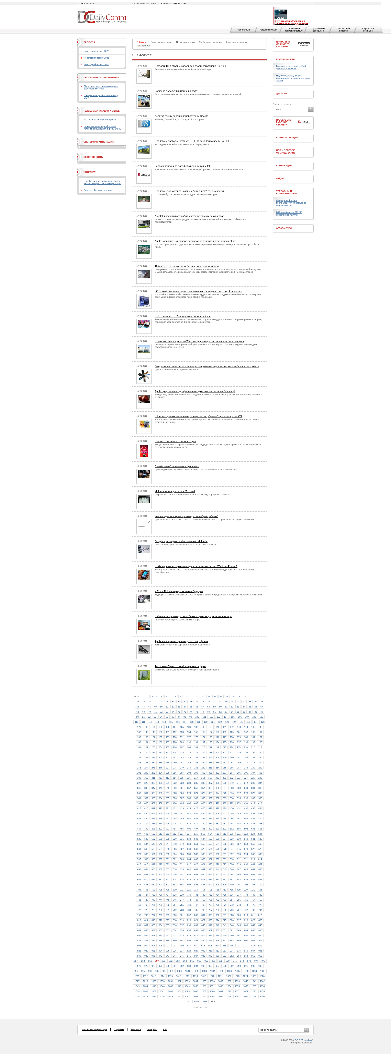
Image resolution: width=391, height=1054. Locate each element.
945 (182, 956)
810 (246, 915)
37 (214, 701)
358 (232, 788)
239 (153, 757)
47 (143, 706)
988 (224, 966)
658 (189, 874)
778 (146, 910)
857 (196, 930)
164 (260, 732)
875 (196, 935)
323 (239, 778)
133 (167, 727)
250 (232, 757)
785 (196, 910)
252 (246, 757)
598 (146, 859)
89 (261, 712)
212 (217, 747)
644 (217, 869)
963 (178, 961)
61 (226, 706)
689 (153, 884)
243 (182, 757)
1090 (262, 996)
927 (182, 950)
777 (139, 910)
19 (238, 696)
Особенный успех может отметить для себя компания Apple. (186, 194)
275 (153, 767)
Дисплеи (281, 93)
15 (215, 696)
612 (246, 859)
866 (260, 930)
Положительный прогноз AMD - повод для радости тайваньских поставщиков (199, 341)
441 (182, 813)
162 (246, 732)
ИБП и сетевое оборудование (285, 151)
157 (210, 732)
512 (174, 834)
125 (241, 722)
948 (203, 956)
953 (239, 956)
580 (146, 854)
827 (239, 920)
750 (203, 900)
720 (246, 889)
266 (217, 762)
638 (175, 869)
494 (175, 828)
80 (208, 712)
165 (139, 737)
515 (196, 834)
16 (221, 696)
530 (175, 839)
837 (182, 925)
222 (160, 752)
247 (210, 757)
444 (203, 813)
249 (224, 757)
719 (239, 889)
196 (232, 742)
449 (239, 813)
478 (189, 823)
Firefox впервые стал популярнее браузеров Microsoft (101, 87)
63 (238, 706)
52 (173, 706)
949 (210, 956)
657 (182, 874)
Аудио (280, 178)
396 (246, 798)
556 (232, 844)
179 (239, 737)
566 (175, 849)
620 (175, 864)
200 (260, 742)
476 (175, 823)
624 (203, 864)
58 (208, 706)
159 (224, 732)
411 (224, 803)
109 (261, 717)
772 (232, 905)
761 (153, 905)
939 (139, 956)
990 (239, 966)
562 (146, 849)
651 (139, 874)
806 (217, 915)
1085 (220, 996)
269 (239, 762)
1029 (153, 981)
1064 (178, 991)
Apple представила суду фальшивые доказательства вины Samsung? (195, 391)
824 (217, 920)
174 (203, 737)
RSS (165, 1029)
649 (253, 869)
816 (160, 920)
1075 (137, 996)
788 (217, 910)
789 (224, 910)
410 (217, 803)
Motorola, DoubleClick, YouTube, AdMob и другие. (179, 119)
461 (196, 818)
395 (239, 798)
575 (239, 849)
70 (149, 712)
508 (146, 834)
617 (153, 864)
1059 (137, 991)
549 (182, 844)
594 (246, 854)
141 (224, 727)
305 (239, 773)
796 (146, 915)
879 (224, 935)
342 (246, 783)
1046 (162, 986)
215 (239, 747)
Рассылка (136, 1029)
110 (136, 722)
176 (217, 737)
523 (253, 834)
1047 (170, 986)
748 (189, 900)
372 (203, 793)
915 (224, 945)
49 (155, 706)
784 (189, 910)
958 (143, 961)
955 (253, 956)
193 (210, 742)
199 (253, 742)
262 (189, 762)
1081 (187, 996)
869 (153, 935)
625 (210, 864)
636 (160, 869)
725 (153, 895)
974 (256, 961)
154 (189, 732)
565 (167, 849)
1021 (220, 976)
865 (253, 930)
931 (210, 950)
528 (160, 839)
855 (182, 930)
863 (239, 930)
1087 (237, 996)
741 (139, 900)
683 (239, 879)
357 (224, 788)
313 (167, 778)
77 (191, 712)
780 (160, 910)
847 (253, 925)
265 (210, 762)
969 (220, 961)
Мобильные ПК (285, 59)
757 (253, 900)
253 (253, 757)
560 (260, 844)
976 (139, 966)
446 (217, 813)
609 (224, 859)
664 (232, 874)
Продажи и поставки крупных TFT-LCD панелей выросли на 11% (192, 141)
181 (253, 737)
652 (146, 874)
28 (161, 701)
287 (239, 767)
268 (232, 762)
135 (182, 727)
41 (238, 701)
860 (217, 930)
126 (248, 722)
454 (146, 818)
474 (160, 823)
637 (167, 869)
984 (196, 966)
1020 (212, 976)
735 (224, 895)
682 (232, 879)
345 (139, 788)
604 (189, 859)
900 (246, 940)
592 (232, 854)
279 (182, 767)
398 (260, 798)
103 (218, 717)
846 (246, 925)
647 (239, 869)
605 (196, 859)
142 (232, 727)
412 (231, 803)
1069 (220, 991)
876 (203, 935)
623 (196, 864)
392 (217, 798)
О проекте (119, 1029)
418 (146, 808)
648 (246, 869)
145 (253, 727)
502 (232, 828)
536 (217, 839)
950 (217, 956)
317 (196, 778)
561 (139, 849)
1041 (254, 981)
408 (203, 803)
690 (160, 884)
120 (206, 722)
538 (232, 839)
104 (225, 717)
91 (143, 717)
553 (210, 844)
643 (210, 869)
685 (253, 879)
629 (239, 864)
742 (146, 900)
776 (260, 905)
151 (167, 732)
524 (260, 834)
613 (253, 859)
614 (260, 859)
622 (189, 864)
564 (160, 849)
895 (210, 940)
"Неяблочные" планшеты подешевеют (177, 466)
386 (175, 798)
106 (240, 717)
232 (232, 752)
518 (217, 834)
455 (153, 818)
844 (232, 925)
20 (244, 696)
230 (217, 752)
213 (224, 747)
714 (203, 889)
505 (253, 828)
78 (197, 712)
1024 (245, 976)
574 (232, 849)
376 (232, 793)
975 (263, 961)
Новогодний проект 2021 (96, 58)
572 (217, 849)
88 (256, 712)
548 (175, 844)
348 (160, 788)
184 (146, 742)
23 (262, 696)
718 (231, 889)
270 (246, 762)
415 (253, 803)
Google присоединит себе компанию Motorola (181, 541)
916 (231, 945)
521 (239, 834)
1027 (137, 981)
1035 (203, 981)
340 (232, 783)
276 (160, 767)
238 (146, 757)
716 (217, 889)
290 (260, 767)
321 (224, 778)
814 (146, 920)
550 (189, 844)
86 (244, 712)
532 (189, 839)
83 (226, 712)
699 (224, 884)
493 (167, 828)
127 (255, 722)
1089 (254, 996)
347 (153, 788)
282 (203, 767)
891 (182, 940)
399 (139, 803)
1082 (195, 996)
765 (182, 905)
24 (137, 701)
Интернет (89, 172)
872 (175, 935)
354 (203, 788)
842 (217, 925)
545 (153, 844)
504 (246, 828)
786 (203, 910)
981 (175, 966)
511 (167, 834)
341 (239, 783)
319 (210, 778)
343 (253, 783)
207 (182, 747)
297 (182, 773)
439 (167, 813)
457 (167, 818)
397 (253, 798)
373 (210, 793)
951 (224, 956)
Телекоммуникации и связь (101, 111)
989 (232, 966)
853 (167, 930)
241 (167, 757)
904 (146, 945)
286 (232, 767)
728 (175, 895)
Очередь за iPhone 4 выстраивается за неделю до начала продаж (291, 202)
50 (161, 706)
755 (239, 900)
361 (253, 788)
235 (253, 752)
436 (146, 813)
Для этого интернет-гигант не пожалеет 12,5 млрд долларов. (186, 544)
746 (175, 900)
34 (197, 701)
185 (153, 742)
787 (210, 910)
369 (182, 793)
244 (189, 757)
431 (239, 808)
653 (153, 874)
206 (175, 747)
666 (246, 874)
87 (250, 712)
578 (260, 849)
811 (253, 915)
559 (253, 844)
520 (231, 834)
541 (253, 839)
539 (239, 839)
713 (196, 889)
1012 (145, 976)
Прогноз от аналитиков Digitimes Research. (177, 369)
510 (160, 834)
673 (167, 879)
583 (167, 854)
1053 (220, 986)
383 (153, 798)
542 (260, 839)
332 (175, 783)
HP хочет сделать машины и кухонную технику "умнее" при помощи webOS (198, 416)
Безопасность (93, 157)
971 (235, 961)
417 (139, 808)
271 (253, 762)
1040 (245, 981)
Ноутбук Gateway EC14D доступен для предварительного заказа (293, 78)
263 (196, 762)
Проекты (89, 42)
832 (146, 925)
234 (246, 752)
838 (189, 925)
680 (217, 879)
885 (139, 940)
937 (253, 950)
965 (192, 961)
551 (196, 844)
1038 (228, 981)
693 (182, 884)
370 (189, 793)
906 (160, 945)
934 (232, 950)
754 (232, 900)
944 (175, 956)
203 (153, 747)
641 (196, 869)
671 (153, 879)
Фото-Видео (284, 165)
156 (203, 732)
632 (260, 864)
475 (167, 823)
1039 (237, 981)
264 (203, 762)
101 (204, 717)
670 (146, 879)
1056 (245, 986)
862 (232, 930)
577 (253, 849)
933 (224, 950)
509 (153, 834)
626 (217, 864)
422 (175, 808)
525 (139, 839)
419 (153, 808)
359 (239, 788)
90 (137, 717)
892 (189, 940)
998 (164, 971)
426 (203, 808)
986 (210, 966)
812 (260, 915)
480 (203, 823)
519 (224, 834)
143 (239, 727)
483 (224, 823)
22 (256, 696)
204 (160, 747)
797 (153, 915)
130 (146, 727)
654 (160, 874)
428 (217, 808)
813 (139, 920)
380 (260, 793)
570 (203, 849)
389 (196, 798)
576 (246, 849)
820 (189, 920)
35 (202, 701)
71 (155, 712)
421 (167, 808)
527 (153, 839)
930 (203, 950)
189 (182, 742)
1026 (262, 976)
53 (179, 706)
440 (175, 813)
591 (224, 854)
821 (196, 920)
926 (175, 950)
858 (203, 930)
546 (160, 844)
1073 (254, 991)
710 (175, 889)
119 (198, 722)
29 (167, 701)
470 (260, 818)
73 (167, 712)
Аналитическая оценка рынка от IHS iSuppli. (177, 619)
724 (146, 895)
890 (175, 940)
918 (246, 945)
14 (209, 696)
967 (206, 961)
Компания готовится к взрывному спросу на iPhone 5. (182, 644)
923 (153, 950)
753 (224, 900)
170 (175, 737)
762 (160, 905)
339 (224, 783)
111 (143, 722)
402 (160, 803)
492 (160, 828)
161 (239, 732)
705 (139, 889)
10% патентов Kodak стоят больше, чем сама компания (187, 266)
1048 (178, 986)
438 (160, 813)
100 (197, 717)
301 (210, 773)
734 (217, 895)
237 (139, 757)
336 (203, 783)
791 (239, 910)
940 (146, 956)
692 (175, 884)
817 (167, 920)
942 (160, 956)
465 (224, 818)
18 (233, 696)
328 (146, 783)
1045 (153, 986)
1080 (178, 996)
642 (203, 869)
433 (253, 808)
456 (160, 818)
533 (196, 839)
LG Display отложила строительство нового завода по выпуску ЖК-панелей (198, 291)
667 (253, 874)
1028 (145, 981)
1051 (203, 986)
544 (146, 844)
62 (232, 706)
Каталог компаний (269, 29)
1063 (170, 991)
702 (246, 884)
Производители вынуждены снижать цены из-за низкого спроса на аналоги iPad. (196, 469)
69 (143, 712)
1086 (228, 996)
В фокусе (144, 55)
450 (246, 813)
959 (150, 961)
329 (153, 783)
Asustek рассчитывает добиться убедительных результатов (189, 216)
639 (182, 869)
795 (139, 915)
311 (153, 778)
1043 (137, 986)
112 (150, 722)
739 (253, 895)
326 (260, 778)
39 (226, 701)
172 (189, 737)
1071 (237, 991)
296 (175, 773)
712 (189, 889)
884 (260, 935)
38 (220, 701)
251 (239, 757)
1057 (254, 986)
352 (189, 788)
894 (203, 940)
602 (175, 859)
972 (242, 961)
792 (246, 910)
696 (203, 884)
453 (139, 818)
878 (217, 935)
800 (175, 915)
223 (167, 752)
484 (232, 823)
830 (260, 920)
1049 (187, 986)
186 (160, 742)
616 (146, 864)
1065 (187, 991)
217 (253, 747)
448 (232, 813)
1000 (179, 971)
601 (167, 859)
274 (146, 767)
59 (214, 706)
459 (182, 818)
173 (196, 737)
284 (217, 767)
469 (253, 818)
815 (153, 920)
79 (202, 712)
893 (196, 940)
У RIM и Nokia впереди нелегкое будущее (179, 591)
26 (149, 701)
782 (175, 910)
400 (146, 803)
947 (196, 956)
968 (213, 961)
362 (260, 788)
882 (246, 935)
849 (139, 930)
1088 (245, 996)
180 (246, 737)
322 (231, 778)
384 (160, 798)
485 (239, 823)
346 (146, 788)
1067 (203, 991)
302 (217, 773)
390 (203, 798)
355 (210, 788)
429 (224, 808)
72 (161, 712)
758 (260, 900)
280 (189, 767)
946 (189, 956)
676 (189, 879)
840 (203, 925)
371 (196, 793)
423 (182, 808)
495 (182, 828)
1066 (195, 991)
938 (260, 950)
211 (210, 747)
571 (210, 849)
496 (189, 828)
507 (139, 834)
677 (196, 879)
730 (189, 895)
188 (175, 742)
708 (160, 889)
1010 (262, 971)
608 (217, 859)
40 (232, 701)
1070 (228, 991)
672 (160, 879)
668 (260, 874)
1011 (137, 976)
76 (185, 712)
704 (260, 884)
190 (189, 742)
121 (213, 722)
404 (175, 803)
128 (263, 722)
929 (196, 950)
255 (139, 762)
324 (246, 778)
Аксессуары (284, 228)
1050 (195, 986)
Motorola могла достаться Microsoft (175, 491)
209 (196, 747)
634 (146, 869)
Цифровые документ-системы (283, 44)
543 (139, 844)
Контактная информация (94, 1029)
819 (182, 920)
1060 (145, 991)
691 (167, 884)
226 (189, 752)
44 (256, 701)
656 (175, 874)
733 (210, 895)
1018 (195, 976)
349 (167, 788)
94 (161, 717)
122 (220, 722)
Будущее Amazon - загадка (98, 190)
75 (179, 712)
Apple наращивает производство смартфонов (181, 641)
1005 (221, 971)
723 (139, 895)
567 (182, 849)
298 (189, 773)
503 (239, 828)
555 (224, 844)
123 (227, 722)
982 (182, 966)
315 (181, 778)
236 (260, 752)
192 (203, 742)
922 (146, 950)
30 (173, 701)
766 (189, 905)
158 (217, 732)
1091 (188, 1001)
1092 (196, 1001)
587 (196, 854)
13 (203, 696)
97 (179, 717)
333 (182, 783)
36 (208, 701)
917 (239, 945)
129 (139, 727)
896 (217, 940)
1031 (170, 981)
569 (196, 849)
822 (203, 920)
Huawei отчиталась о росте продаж (175, 441)
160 (232, 732)
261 (182, 762)
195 (224, 742)
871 (167, 935)
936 (246, 950)
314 (174, 778)
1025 (253, 976)
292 (146, 773)
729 (182, 895)
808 (232, 915)
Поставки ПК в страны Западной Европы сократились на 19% (190, 66)
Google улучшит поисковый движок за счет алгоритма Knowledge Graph (102, 182)
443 (196, 813)
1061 (153, 991)
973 (249, 961)
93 (155, 717)
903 (139, 945)
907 (167, 945)
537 (224, 839)
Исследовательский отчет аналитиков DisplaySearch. (182, 144)
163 (253, 732)
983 (189, 966)
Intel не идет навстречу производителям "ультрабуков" (186, 516)
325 (253, 778)
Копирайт (152, 1029)
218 (260, 747)
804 (203, 915)
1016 (178, 976)
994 (136, 971)
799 (167, 915)
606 (203, 859)
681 (224, 879)
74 (173, 712)
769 (210, 905)
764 (175, 905)
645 (224, 869)
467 (239, 818)
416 (260, 803)
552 (203, 844)
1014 (161, 976)
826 (232, 920)
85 (238, 712)
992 (253, 966)
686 (260, 879)
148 (146, 732)
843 (224, 925)
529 (167, 839)
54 (185, 706)
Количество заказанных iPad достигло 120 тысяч (291, 67)
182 (260, 737)
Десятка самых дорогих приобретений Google (181, 116)
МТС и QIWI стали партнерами (100, 119)
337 (210, 783)
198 (246, 742)
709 (167, 889)
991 (246, 966)
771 (224, 905)
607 (210, 859)
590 (217, 854)
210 (203, 747)
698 (217, 884)
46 (137, 706)
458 (175, 818)
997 (157, 971)
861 (224, 930)
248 (217, 757)
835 (167, 925)
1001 (187, 971)
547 (167, 844)
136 (189, 727)
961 (163, 961)
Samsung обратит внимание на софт (176, 91)
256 (146, 762)
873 (182, 935)
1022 (228, 976)
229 (210, 752)
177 (224, 737)
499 (210, 828)
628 (232, 864)
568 (189, 849)
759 (139, 905)
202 (146, 747)
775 (253, 905)
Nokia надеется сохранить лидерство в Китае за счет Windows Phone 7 (196, 566)
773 (239, 905)
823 (210, 920)
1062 (162, 991)
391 (210, 798)
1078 (162, 996)
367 (167, 793)
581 (153, 854)
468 (246, 818)
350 (175, 788)
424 (189, 808)
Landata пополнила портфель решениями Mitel (182, 166)
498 (203, 828)
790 (232, 910)
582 (160, 854)
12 (197, 696)
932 (217, 950)
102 (211, 717)
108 (254, 717)
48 (149, 706)
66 (256, 706)
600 (160, 859)
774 (246, 905)
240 (160, 757)
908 (175, 945)
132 (160, 727)
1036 (212, 981)
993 (260, 966)
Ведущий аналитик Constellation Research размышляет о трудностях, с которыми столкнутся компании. (208, 594)
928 (189, 950)
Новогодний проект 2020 (96, 64)
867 (139, 935)
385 (167, 798)
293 (153, 773)
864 (246, 930)
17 (227, 696)
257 (153, 762)
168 (160, 737)
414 (246, 803)
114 (164, 722)
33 (191, 701)
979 (160, 966)
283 (210, 767)
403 (167, 803)
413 (239, 803)
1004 (212, 971)
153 (182, 732)
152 (175, 732)
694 (189, 884)
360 (246, 788)
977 (146, 966)
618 (160, 864)
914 (217, 945)
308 (260, 773)
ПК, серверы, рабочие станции (284, 122)
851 (153, 930)
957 (136, 961)
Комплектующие (287, 137)
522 (246, 834)
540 (246, 839)
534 (203, 839)
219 (139, 752)
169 (167, 737)
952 (232, 956)
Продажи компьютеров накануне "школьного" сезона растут (189, 191)
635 (153, 869)
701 (239, 884)
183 (139, 742)
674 (175, 879)
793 (253, 910)
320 (217, 778)
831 (139, 925)
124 (234, 722)
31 (179, 701)
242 (175, 757)
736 (232, 895)
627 (224, 864)
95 (167, 717)
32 (185, 701)
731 (196, 895)
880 (232, 935)
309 (139, 778)
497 (196, 828)
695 (196, 884)
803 (196, 915)
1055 (237, 986)
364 (146, 793)
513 (181, 834)
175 (210, 737)
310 (146, 778)
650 (260, 869)
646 (232, 869)
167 (153, 737)
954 (246, 956)
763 (167, 905)
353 (196, 788)
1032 (178, 981)
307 (253, 773)
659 (196, 874)
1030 (162, 981)
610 (232, 859)
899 (239, 940)
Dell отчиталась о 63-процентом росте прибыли (183, 316)
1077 (153, 996)
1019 (203, 976)
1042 (262, 981)
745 (167, 900)
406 (189, 803)
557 (239, 844)
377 (239, 793)
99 (190, 717)
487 (253, 823)
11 (191, 696)
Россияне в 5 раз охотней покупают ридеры (180, 666)
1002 (195, 971)
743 (153, 900)
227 (196, 752)
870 (160, 935)
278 (175, 767)
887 (153, 940)
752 (217, 900)
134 (175, 727)
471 (139, 823)
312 (160, 778)
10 (186, 696)
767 (196, 905)
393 (224, 798)
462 (203, 818)
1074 (262, 991)
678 (203, 879)
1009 (254, 971)
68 (137, 712)
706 (146, 889)
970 (228, 961)
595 (253, 854)
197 (239, 742)
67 (261, 706)
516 (203, 834)
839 (196, 925)
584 (175, 854)
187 (167, 742)
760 (146, 905)
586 (189, 854)
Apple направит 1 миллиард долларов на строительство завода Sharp (195, 241)
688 (146, 884)
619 (167, 864)
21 (250, 696)
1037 (220, 981)
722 (260, 889)
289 (253, 767)
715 (210, 889)
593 (239, 854)
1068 (212, 991)
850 (146, 930)
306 (246, 773)
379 (253, 793)
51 (167, 706)
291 (139, 773)
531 (182, 839)
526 (146, 839)
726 (160, 895)
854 (175, 930)
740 (260, 895)
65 (250, 706)
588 (203, 854)
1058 (262, 986)
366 (160, 793)
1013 (153, 976)
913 (210, 945)
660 (203, 874)
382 (146, 798)
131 (153, 727)
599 (153, 859)
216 (246, 747)
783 (182, 910)
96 (173, 717)
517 (210, 834)
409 (210, 803)
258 (160, 762)
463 (210, 818)
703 (253, 884)
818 (175, 920)
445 (210, 813)
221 (153, 752)
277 (167, 767)
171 (182, 737)
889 (167, 940)
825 (224, 920)
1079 (170, 996)
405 (182, 803)
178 (232, 737)
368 (175, 793)
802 (189, 915)
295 (167, 773)
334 (189, 783)
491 (153, 828)
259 (167, 762)
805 (210, 915)
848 (260, 925)
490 (146, 828)
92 (149, 717)
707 (153, 889)
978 (153, 966)
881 (239, 935)
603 (182, 859)
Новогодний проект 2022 (96, 51)
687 (139, 884)
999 (171, 971)
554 (217, 844)
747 (182, 900)
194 (217, 742)
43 (250, 701)
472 (146, 823)
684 (246, 879)
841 (210, 925)
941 (153, 956)
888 (160, 940)
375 (224, 793)
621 (182, 864)
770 (217, 905)
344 (260, 783)
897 (224, 940)
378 (246, 793)
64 (244, 706)
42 (244, 701)
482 (217, 823)
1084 (212, 996)
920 (260, 945)
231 (224, 752)
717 (224, 889)
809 (239, 915)
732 (203, 895)
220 (146, 752)
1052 (212, 986)
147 (139, 732)
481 (210, 823)
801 (182, 915)
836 (175, 925)
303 (224, 773)
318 (203, 778)
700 (232, 884)
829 (253, 920)
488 (260, 823)
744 (160, 900)
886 (146, 940)
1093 (204, 1001)
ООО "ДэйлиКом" (304, 1040)
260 (175, 762)
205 (167, 747)
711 (181, 889)
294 (160, 773)
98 (184, 717)
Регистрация (243, 29)
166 (146, 737)
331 (167, 783)
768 (203, 905)
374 (217, 793)
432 (246, 808)
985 (203, 966)
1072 (245, 991)
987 (217, 966)
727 (167, 895)
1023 (237, 976)
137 (196, 727)
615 (139, 864)
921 (139, 950)
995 (143, 971)
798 (160, 915)
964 (185, 961)
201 (139, 747)
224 (175, 752)
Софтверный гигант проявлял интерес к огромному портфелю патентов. (192, 494)
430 (232, 808)
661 (210, 874)
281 (196, 767)
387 (182, 798)
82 (220, 712)
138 (203, 727)
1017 (187, 976)
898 (232, 940)
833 (153, 925)
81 (214, 712)
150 (160, 732)
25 (143, 701)
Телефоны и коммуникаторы (287, 192)
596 (260, 854)
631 (253, 864)
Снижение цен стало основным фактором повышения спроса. (187, 669)
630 (246, 864)
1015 (170, 976)
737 (239, 895)
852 (160, 930)
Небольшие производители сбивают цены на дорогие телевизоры (193, 616)
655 (167, 874)
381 (139, 798)
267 (224, 762)
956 (260, 956)
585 (182, 854)
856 (189, 930)
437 (153, 813)
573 (224, 849)
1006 (229, 971)
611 (239, 859)
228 (203, 752)
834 (160, 925)
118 (191, 722)
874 (189, 935)
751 (210, 900)
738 (246, 895)
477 (182, 823)
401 (153, 803)
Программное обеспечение (101, 77)
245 (196, 757)
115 (171, 722)
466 (232, 818)
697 (210, 884)
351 (182, 788)
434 (260, 808)
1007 (237, 971)
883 (253, 935)
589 (210, 854)
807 (224, 915)
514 (189, 834)
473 (153, 823)
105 (233, 717)
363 (139, 793)
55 (191, 706)
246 (203, 757)
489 (139, 828)
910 (189, 945)
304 (232, 773)
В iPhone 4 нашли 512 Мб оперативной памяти (289, 213)
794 (260, 910)
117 (185, 722)
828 (246, 920)
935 (239, 950)
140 (217, 727)
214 (231, 747)
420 (160, 808)
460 (189, 818)
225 (182, 752)
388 (189, 798)
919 (253, 945)
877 (210, 935)
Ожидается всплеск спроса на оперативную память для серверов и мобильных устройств (207, 366)
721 (253, 889)
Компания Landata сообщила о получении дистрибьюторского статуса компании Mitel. (199, 169)
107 (247, 717)
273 (139, 767)
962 (170, 961)
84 (232, 712)
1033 (187, 981)
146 (260, 727)
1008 (246, 971)
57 (202, 706)
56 (197, 706)
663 (224, 874)
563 (153, 849)
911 (196, 945)
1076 (145, 996)
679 (210, 879)
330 (160, 783)
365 (153, 793)
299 (196, 773)
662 (217, 874)
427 (210, 808)
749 (196, 900)
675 (182, 879)
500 (217, 828)
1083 (203, 996)
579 (139, 854)
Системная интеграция (98, 142)
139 (210, 727)
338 (217, 783)
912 (203, 945)
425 (196, 808)
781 (167, 910)
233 (239, 752)
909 (182, 945)
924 (160, 950)
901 (253, 940)
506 (260, 828)
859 (210, 930)
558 (246, 844)
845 (239, 925)
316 (189, 778)
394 (232, 798)
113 (157, 722)
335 (196, 783)
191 (196, 742)
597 (139, 859)
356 (217, 788)
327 (139, 783)
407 (196, 803)
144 (246, 727)
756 (246, 900)
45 (261, 701)
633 (139, 869)
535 (210, 839)
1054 (228, 986)
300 (203, 773)
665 (239, 874)
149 (153, 732)
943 (167, 956)
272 (260, 762)
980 (167, 966)
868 (146, 935)
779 (153, 910)
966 (199, 961)
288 (246, 767)
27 (155, 701)
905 (153, 945)
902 (260, 940)
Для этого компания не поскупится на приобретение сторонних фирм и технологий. (198, 94)
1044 (145, 986)
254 (260, 757)
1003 (204, 971)
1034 (195, 981)
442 (189, 813)
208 (189, 747)
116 (178, 722)
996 (150, 971)
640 (189, 869)
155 (196, 732)
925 (167, 950)
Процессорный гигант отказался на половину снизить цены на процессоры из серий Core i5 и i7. (205, 519)
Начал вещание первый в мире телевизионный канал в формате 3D (102, 127)
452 (260, 813)
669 (139, 879)
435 (139, 813)
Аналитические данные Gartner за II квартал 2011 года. (183, 69)
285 (224, 767)
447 (224, 813)
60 (220, 706)
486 (246, 823)
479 (196, 823)
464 (217, 818)
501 (224, 828)
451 (253, 813)
